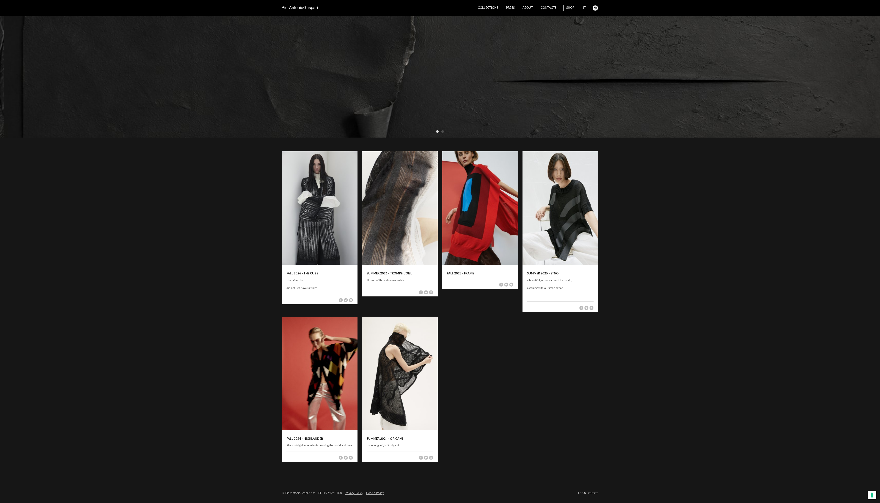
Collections (488, 7)
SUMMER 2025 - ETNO (543, 273)
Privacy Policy (354, 493)
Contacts (548, 7)
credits (593, 493)
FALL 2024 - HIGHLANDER (304, 438)
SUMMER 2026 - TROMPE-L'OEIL (389, 273)
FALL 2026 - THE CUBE (302, 273)
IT (584, 7)
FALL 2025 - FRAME (460, 273)
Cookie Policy (375, 493)
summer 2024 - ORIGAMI (385, 438)
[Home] (300, 8)
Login (582, 493)
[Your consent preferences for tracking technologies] (872, 495)
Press (510, 7)
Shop (570, 7)
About (527, 7)
